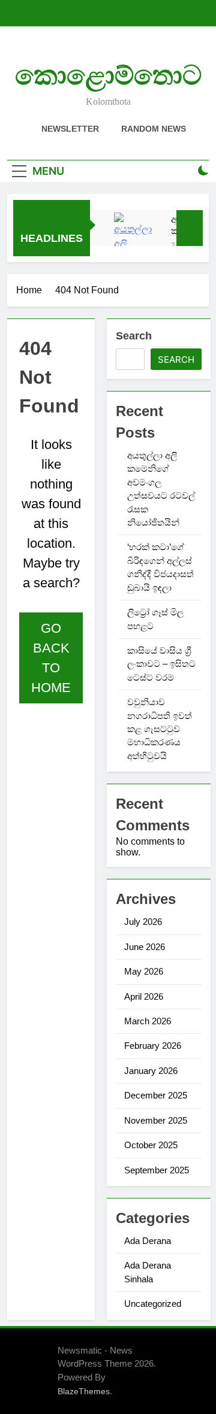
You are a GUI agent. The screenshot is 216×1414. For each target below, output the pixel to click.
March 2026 (147, 1021)
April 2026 (143, 996)
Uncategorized (152, 1303)
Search (134, 336)
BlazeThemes (84, 1391)
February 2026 (152, 1045)
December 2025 (155, 1095)
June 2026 (144, 947)
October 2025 (151, 1145)
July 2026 (143, 922)
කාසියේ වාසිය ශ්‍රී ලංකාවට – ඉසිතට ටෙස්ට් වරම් (161, 663)
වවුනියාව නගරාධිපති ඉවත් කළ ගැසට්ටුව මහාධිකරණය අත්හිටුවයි (159, 729)
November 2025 (155, 1120)
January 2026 (151, 1071)
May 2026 (143, 971)
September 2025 (156, 1170)
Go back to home (51, 658)
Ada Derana (147, 1241)
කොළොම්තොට (108, 75)
